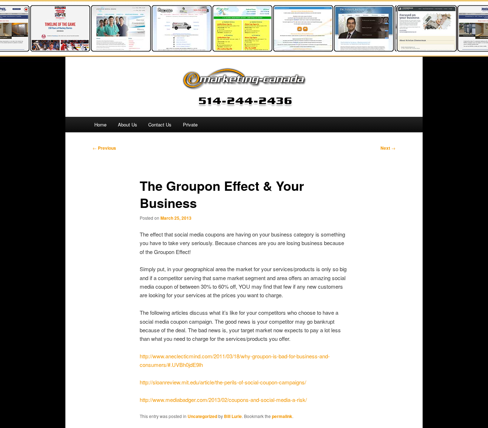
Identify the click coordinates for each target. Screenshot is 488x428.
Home (100, 124)
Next (387, 148)
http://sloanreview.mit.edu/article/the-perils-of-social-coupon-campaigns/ (223, 382)
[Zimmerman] (422, 49)
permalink (282, 416)
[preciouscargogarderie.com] (238, 49)
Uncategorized (202, 416)
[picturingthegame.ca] (55, 49)
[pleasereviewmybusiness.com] (298, 49)
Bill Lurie (233, 416)
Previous (104, 148)
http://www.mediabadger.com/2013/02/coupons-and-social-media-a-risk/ (223, 399)
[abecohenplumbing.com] (177, 49)
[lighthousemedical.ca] (116, 49)
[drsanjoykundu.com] (359, 49)
